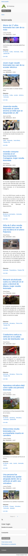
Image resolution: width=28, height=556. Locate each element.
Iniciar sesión (5, 1)
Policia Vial (19, 323)
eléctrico (21, 95)
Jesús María (17, 140)
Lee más (5, 56)
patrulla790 (6, 53)
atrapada (12, 508)
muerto (15, 463)
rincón (5, 465)
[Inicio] (4, 6)
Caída (11, 51)
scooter (16, 95)
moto (21, 51)
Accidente (5, 51)
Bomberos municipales (9, 214)
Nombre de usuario (6, 527)
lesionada (16, 51)
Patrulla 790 (6, 142)
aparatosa (12, 417)
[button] (6, 11)
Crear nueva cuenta (6, 542)
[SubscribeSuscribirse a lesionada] (2, 519)
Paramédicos (12, 270)
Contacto (3, 550)
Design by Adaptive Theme (21, 554)
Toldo (4, 140)
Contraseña (4, 532)
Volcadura (12, 323)
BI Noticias (10, 6)
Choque (11, 506)
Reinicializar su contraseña (8, 544)
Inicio (2, 14)
